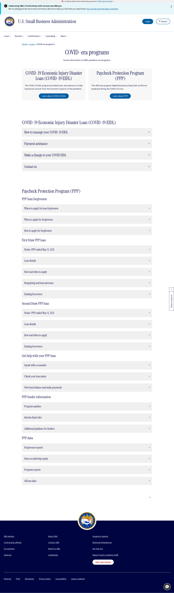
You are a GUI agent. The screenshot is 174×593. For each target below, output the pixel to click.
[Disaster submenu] (23, 36)
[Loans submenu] (10, 36)
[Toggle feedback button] (171, 289)
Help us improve (171, 301)
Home (24, 44)
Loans (32, 44)
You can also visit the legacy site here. (102, 9)
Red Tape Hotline (103, 562)
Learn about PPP (120, 96)
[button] (167, 586)
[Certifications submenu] (41, 36)
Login (147, 21)
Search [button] (164, 21)
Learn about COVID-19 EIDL (54, 96)
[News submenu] (66, 36)
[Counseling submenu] (56, 36)
